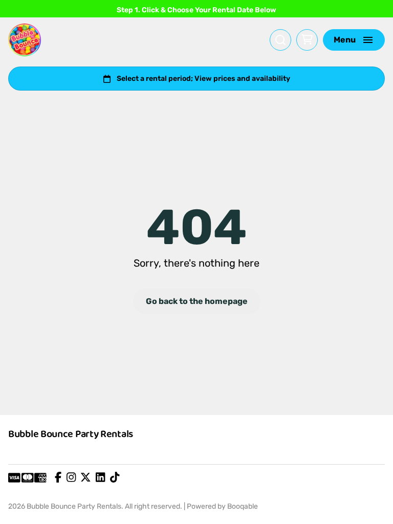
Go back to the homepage (197, 301)
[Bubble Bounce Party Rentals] (24, 40)
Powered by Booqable (222, 506)
